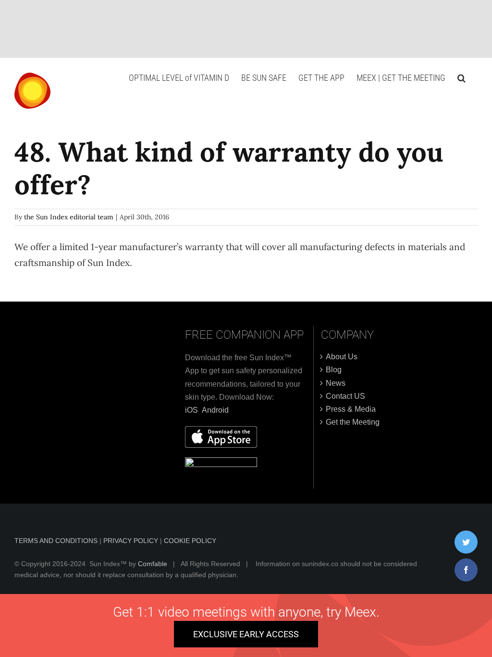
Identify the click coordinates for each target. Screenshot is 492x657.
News (335, 383)
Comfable (152, 564)
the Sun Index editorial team (68, 217)
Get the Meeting (353, 422)
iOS (191, 410)
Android (215, 410)
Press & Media (351, 409)
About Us (341, 357)
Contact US (345, 396)
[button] (461, 78)
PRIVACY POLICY (131, 540)
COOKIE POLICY (190, 540)
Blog (334, 370)
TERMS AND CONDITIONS (56, 540)
